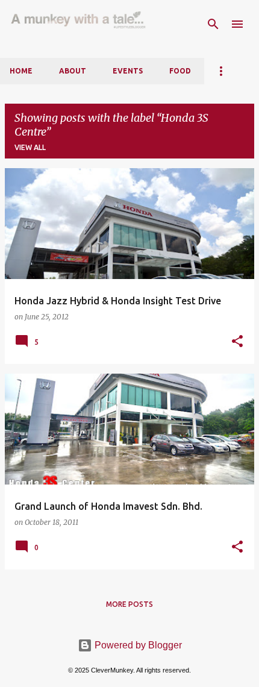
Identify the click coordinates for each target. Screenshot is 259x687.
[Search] (213, 24)
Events (128, 71)
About (72, 71)
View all (30, 147)
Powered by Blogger (137, 645)
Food (180, 71)
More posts (129, 604)
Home (21, 71)
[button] (237, 342)
